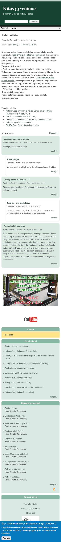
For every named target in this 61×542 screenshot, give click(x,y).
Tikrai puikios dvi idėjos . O (16, 179)
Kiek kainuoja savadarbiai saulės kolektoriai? (24, 387)
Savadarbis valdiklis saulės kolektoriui (21, 372)
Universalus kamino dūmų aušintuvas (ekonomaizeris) (29, 119)
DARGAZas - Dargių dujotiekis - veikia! (22, 125)
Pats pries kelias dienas (14, 226)
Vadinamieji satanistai (30, 508)
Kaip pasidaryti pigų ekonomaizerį (19, 391)
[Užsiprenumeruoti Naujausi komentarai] (30, 489)
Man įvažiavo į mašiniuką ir (17, 461)
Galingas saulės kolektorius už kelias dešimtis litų (26, 363)
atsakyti (54, 150)
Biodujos (16, 44)
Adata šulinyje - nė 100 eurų (17, 346)
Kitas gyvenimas (19, 8)
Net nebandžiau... (12, 476)
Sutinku (6, 538)
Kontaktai (9, 334)
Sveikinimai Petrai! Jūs (15, 415)
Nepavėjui (30, 512)
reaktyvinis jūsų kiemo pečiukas (28, 54)
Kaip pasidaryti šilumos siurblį (18, 382)
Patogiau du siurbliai (13, 438)
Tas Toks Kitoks (30, 504)
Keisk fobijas (13, 159)
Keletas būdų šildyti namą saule (18, 377)
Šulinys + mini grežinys (15, 469)
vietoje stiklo (10, 446)
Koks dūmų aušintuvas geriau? (19, 122)
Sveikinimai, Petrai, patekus (17, 423)
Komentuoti (54, 133)
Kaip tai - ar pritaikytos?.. (18, 202)
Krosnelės (25, 44)
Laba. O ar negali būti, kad (16, 453)
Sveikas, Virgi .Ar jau (14, 431)
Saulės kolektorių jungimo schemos (20, 368)
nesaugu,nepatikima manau (16, 138)
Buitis (34, 44)
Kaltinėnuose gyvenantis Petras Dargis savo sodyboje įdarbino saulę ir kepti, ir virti (29, 112)
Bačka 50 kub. (11, 408)
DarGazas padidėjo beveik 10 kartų (21, 116)
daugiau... (54, 396)
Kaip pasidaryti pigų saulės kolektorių (21, 351)
